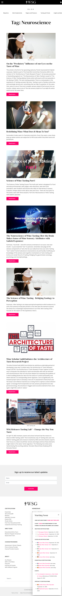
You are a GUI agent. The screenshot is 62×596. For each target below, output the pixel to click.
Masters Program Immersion (13, 534)
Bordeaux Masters (42, 536)
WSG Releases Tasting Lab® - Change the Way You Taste (29, 430)
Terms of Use (14, 593)
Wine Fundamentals (17, 13)
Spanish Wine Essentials (44, 567)
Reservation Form (10, 535)
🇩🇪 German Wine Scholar (43, 557)
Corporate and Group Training (13, 524)
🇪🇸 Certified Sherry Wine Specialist (45, 584)
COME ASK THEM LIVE (53, 520)
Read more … (12, 94)
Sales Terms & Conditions (26, 593)
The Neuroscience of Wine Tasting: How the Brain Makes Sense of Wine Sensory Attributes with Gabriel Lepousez (30, 238)
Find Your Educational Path (12, 523)
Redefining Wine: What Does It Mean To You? (27, 131)
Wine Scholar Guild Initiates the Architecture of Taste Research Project (29, 360)
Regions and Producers (31, 13)
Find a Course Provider (11, 547)
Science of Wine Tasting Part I (20, 180)
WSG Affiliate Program (11, 567)
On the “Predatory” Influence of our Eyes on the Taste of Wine (29, 65)
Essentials (8, 512)
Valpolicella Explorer (42, 588)
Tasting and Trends (45, 13)
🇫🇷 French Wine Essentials (43, 563)
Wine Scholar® (9, 514)
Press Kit (7, 563)
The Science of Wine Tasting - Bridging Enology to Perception (30, 299)
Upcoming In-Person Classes (13, 545)
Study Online (8, 521)
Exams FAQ (8, 519)
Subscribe (31, 488)
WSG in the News (10, 562)
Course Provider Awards (12, 549)
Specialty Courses (10, 517)
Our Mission (8, 560)
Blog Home (6, 13)
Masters (7, 515)
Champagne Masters (44, 534)
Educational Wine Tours (11, 532)
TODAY (40, 523)
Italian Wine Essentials (44, 565)
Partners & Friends (10, 565)
